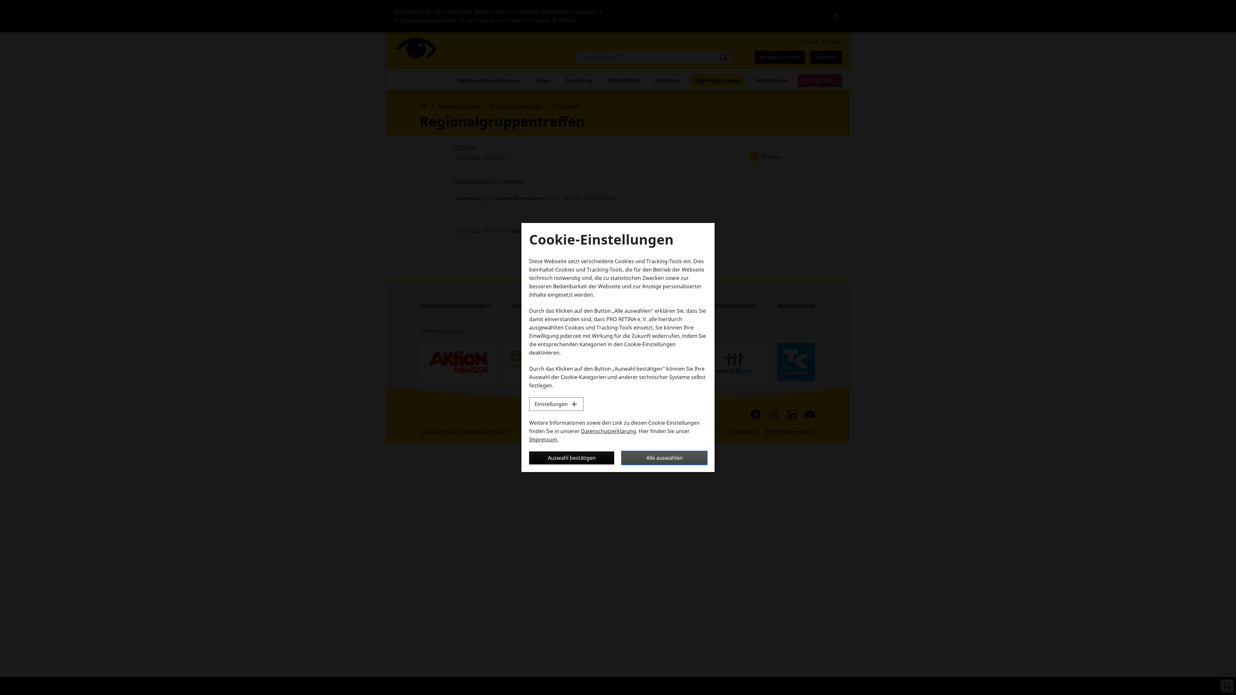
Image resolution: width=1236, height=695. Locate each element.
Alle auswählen (664, 457)
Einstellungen (551, 404)
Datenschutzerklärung (608, 431)
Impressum (543, 439)
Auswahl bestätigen (572, 457)
